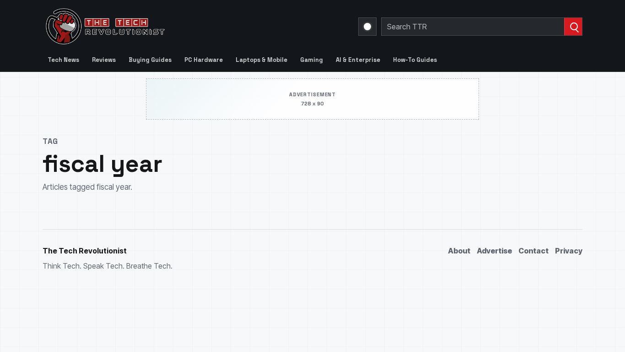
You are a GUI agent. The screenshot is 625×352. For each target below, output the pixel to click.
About (459, 250)
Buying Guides (150, 60)
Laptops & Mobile (261, 60)
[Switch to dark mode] (367, 26)
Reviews (104, 60)
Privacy (568, 250)
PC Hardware (203, 60)
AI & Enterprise (358, 60)
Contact (533, 250)
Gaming (311, 60)
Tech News (63, 60)
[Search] (573, 26)
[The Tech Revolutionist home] (171, 27)
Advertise (494, 250)
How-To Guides (415, 60)
